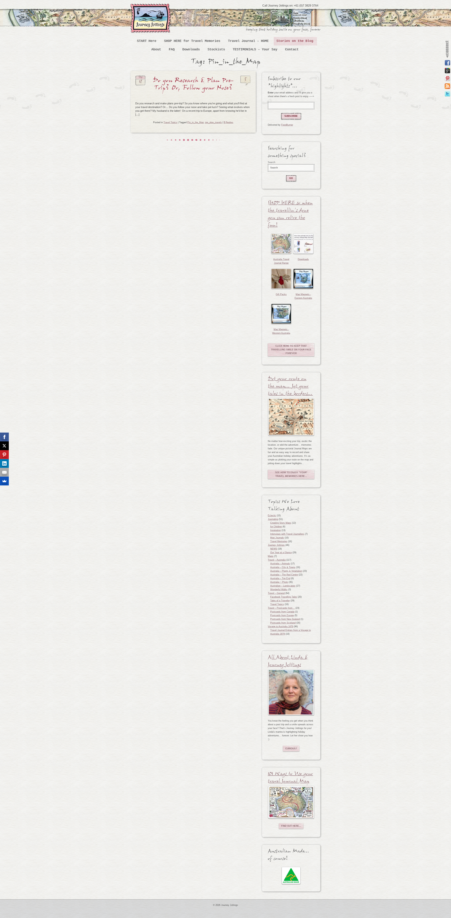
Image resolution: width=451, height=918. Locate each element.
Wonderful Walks (279, 589)
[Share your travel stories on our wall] (447, 63)
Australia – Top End (280, 578)
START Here (146, 41)
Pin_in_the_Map (195, 122)
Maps (270, 556)
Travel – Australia (277, 560)
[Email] (4, 472)
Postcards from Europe (282, 615)
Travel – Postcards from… (281, 608)
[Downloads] (303, 243)
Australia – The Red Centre (284, 574)
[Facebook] (4, 437)
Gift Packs (281, 294)
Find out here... (291, 826)
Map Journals (277, 537)
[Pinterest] (4, 454)
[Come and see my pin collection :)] (447, 78)
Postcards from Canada (282, 611)
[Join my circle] (447, 70)
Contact (292, 49)
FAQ (172, 49)
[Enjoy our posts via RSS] (447, 86)
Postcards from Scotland (283, 622)
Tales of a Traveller (280, 600)
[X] (4, 445)
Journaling (273, 519)
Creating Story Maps (280, 523)
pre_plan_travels (213, 122)
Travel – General (276, 593)
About (156, 49)
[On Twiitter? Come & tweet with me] (447, 94)
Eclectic (272, 515)
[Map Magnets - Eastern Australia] (303, 279)
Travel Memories (278, 541)
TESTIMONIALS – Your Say (255, 49)
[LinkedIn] (4, 463)
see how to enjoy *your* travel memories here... (291, 474)
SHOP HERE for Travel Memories (192, 41)
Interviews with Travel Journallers (287, 534)
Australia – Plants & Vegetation (286, 571)
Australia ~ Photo (279, 582)
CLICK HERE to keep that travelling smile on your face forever (291, 350)
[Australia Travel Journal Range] (281, 243)
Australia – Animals (280, 563)
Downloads (191, 49)
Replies (228, 122)
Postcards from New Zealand (285, 619)
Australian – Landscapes (282, 585)
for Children (276, 526)
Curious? (291, 748)
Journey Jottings (151, 9)
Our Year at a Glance (281, 552)
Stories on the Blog (295, 41)
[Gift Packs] (281, 279)
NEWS (273, 548)
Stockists (216, 49)
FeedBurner (287, 125)
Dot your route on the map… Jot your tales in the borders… (290, 387)
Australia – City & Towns (282, 567)
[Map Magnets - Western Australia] (281, 314)
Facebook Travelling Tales (283, 597)
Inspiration (275, 530)
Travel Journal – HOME (248, 41)
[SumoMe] (4, 481)
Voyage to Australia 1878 (280, 626)
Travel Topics (170, 122)
